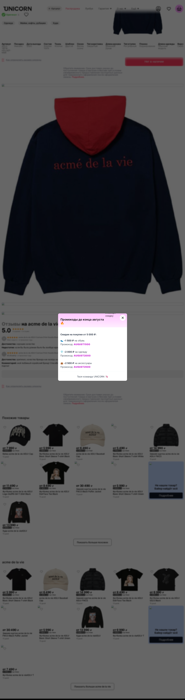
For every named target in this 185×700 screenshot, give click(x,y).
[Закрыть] (123, 318)
